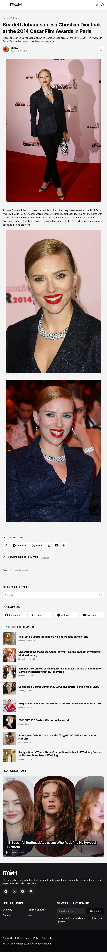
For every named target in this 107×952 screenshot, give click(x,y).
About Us (8, 938)
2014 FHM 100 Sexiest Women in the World (43, 720)
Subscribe (95, 911)
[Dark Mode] (97, 5)
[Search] (102, 5)
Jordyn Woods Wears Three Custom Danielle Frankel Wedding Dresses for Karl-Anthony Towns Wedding (60, 754)
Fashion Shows (36, 909)
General (7, 915)
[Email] (56, 545)
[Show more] (63, 545)
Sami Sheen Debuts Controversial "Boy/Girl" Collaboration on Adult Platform (57, 737)
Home (5, 18)
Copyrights (47, 938)
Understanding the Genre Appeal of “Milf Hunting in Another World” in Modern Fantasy (59, 653)
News (31, 915)
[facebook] (6, 891)
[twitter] (14, 891)
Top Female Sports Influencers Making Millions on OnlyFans (53, 636)
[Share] (101, 49)
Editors (18, 938)
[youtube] (31, 891)
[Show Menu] (4, 5)
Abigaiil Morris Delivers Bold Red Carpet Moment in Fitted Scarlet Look (59, 703)
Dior (21, 537)
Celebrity (15, 18)
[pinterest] (23, 891)
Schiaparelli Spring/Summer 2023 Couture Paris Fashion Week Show (58, 686)
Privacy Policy (32, 938)
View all (45, 557)
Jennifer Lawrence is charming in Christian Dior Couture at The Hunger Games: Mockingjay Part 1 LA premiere (60, 670)
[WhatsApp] (49, 545)
